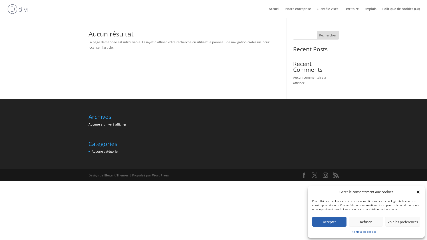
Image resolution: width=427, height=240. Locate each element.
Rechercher (327, 35)
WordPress (160, 175)
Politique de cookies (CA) (401, 9)
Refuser (366, 222)
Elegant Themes (116, 175)
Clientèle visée (327, 9)
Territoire (351, 9)
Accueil (274, 9)
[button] (418, 192)
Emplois (371, 9)
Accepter (329, 222)
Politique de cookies (364, 232)
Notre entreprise (298, 9)
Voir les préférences (403, 222)
